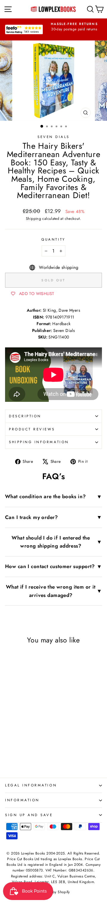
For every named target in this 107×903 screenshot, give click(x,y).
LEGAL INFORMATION (31, 785)
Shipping (33, 218)
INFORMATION (22, 799)
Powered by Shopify (53, 892)
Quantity (53, 239)
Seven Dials (53, 136)
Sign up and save (29, 814)
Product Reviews (32, 429)
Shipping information (39, 441)
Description (25, 415)
